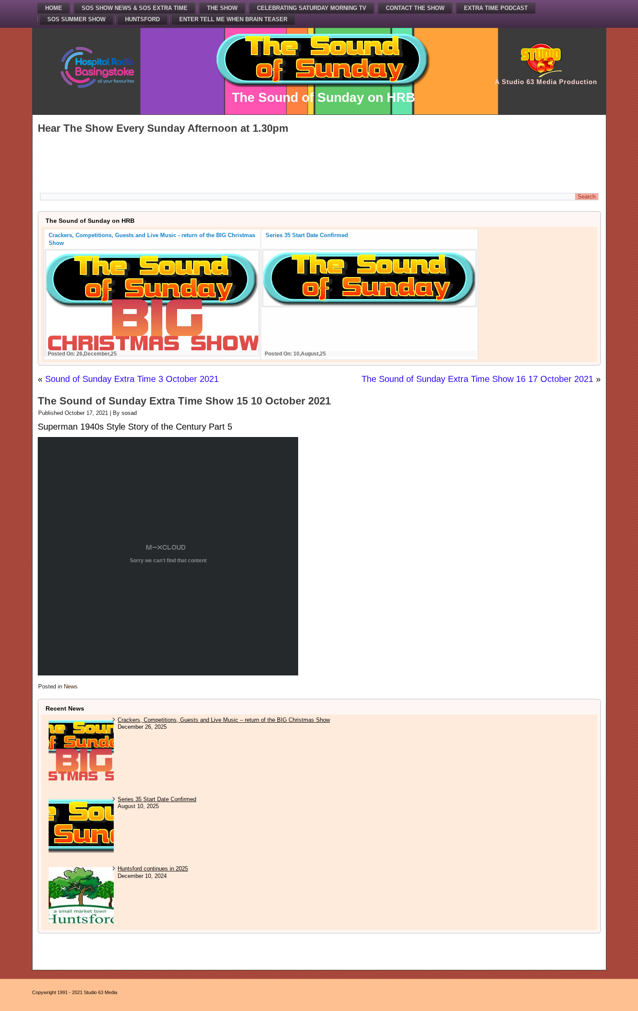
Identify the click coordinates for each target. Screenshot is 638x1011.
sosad (129, 413)
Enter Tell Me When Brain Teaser (233, 19)
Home (53, 8)
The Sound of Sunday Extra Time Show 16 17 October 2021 (477, 379)
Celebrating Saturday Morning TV (311, 8)
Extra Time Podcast (496, 8)
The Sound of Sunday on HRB (323, 97)
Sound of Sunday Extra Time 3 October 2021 (132, 379)
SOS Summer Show (76, 19)
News (71, 686)
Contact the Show (415, 8)
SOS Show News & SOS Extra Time (134, 8)
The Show (222, 8)
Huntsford (142, 19)
